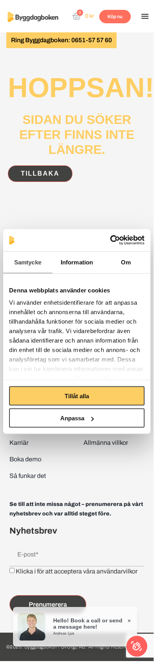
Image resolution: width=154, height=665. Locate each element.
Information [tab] (77, 262)
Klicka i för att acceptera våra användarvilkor (76, 571)
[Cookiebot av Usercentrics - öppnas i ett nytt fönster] (110, 240)
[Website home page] (32, 16)
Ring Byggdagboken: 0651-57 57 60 (61, 40)
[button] (145, 17)
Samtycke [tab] (27, 262)
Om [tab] (126, 262)
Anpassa (72, 418)
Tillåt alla (77, 395)
